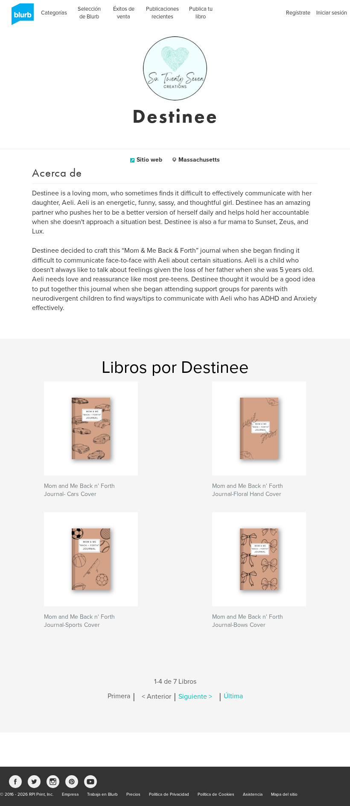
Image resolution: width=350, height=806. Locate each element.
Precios (133, 794)
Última (233, 696)
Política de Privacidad (169, 794)
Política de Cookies (216, 794)
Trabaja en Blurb (102, 794)
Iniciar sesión (331, 12)
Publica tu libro (201, 13)
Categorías (54, 12)
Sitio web (149, 159)
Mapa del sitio (284, 794)
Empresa (70, 794)
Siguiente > (195, 696)
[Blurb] (20, 17)
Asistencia (252, 794)
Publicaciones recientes (162, 13)
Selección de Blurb (89, 13)
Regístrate (298, 12)
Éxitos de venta (123, 13)
